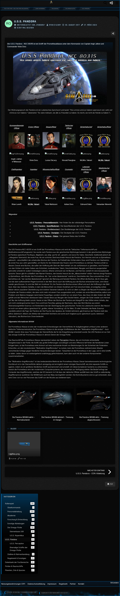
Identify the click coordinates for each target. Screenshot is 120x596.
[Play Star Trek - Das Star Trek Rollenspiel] (51, 3)
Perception (64, 340)
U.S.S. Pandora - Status (48, 236)
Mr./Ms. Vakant (104, 160)
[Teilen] (113, 33)
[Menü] (117, 3)
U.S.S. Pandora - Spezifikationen (46, 226)
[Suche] (105, 3)
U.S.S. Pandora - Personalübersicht (44, 222)
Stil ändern (114, 583)
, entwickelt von (21, 592)
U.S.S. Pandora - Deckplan (48, 233)
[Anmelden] (111, 3)
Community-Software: (54, 593)
